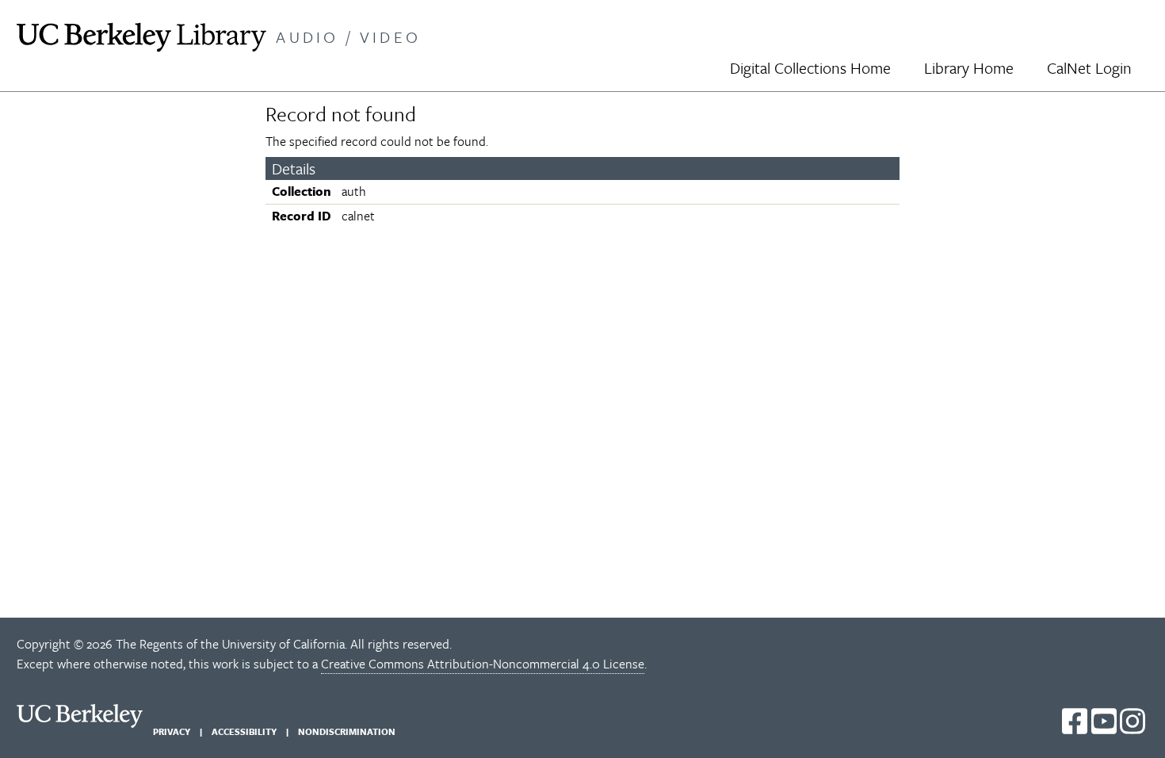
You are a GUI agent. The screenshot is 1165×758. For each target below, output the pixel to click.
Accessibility (244, 731)
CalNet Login (1089, 68)
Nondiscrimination (346, 731)
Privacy (171, 731)
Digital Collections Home (810, 67)
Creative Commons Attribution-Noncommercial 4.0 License (482, 663)
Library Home (969, 67)
